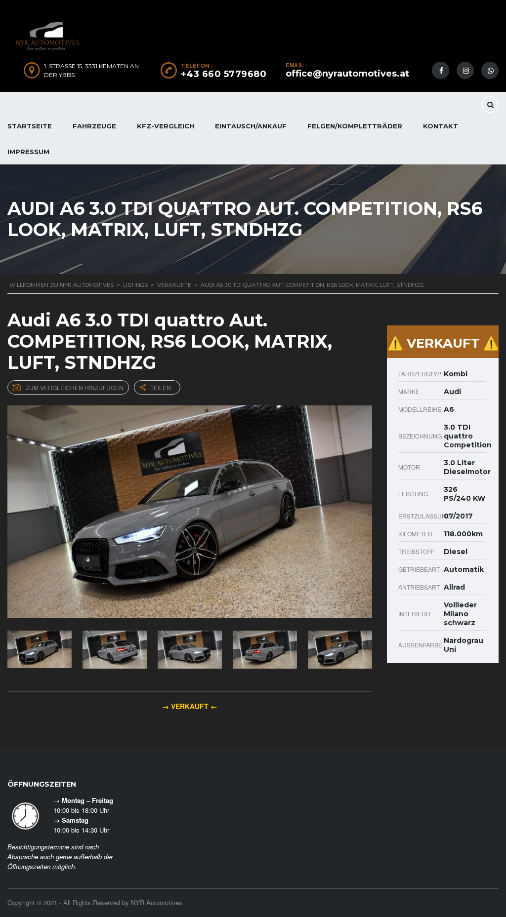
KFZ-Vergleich (165, 126)
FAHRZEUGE (94, 126)
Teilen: (161, 387)
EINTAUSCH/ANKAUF (251, 126)
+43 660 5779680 (224, 74)
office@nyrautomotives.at (347, 73)
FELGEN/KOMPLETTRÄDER (354, 126)
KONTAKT (440, 126)
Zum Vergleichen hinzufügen (75, 387)
